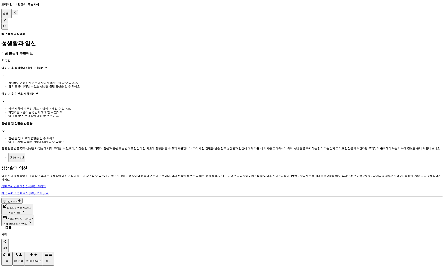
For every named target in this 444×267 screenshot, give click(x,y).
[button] (222, 72)
